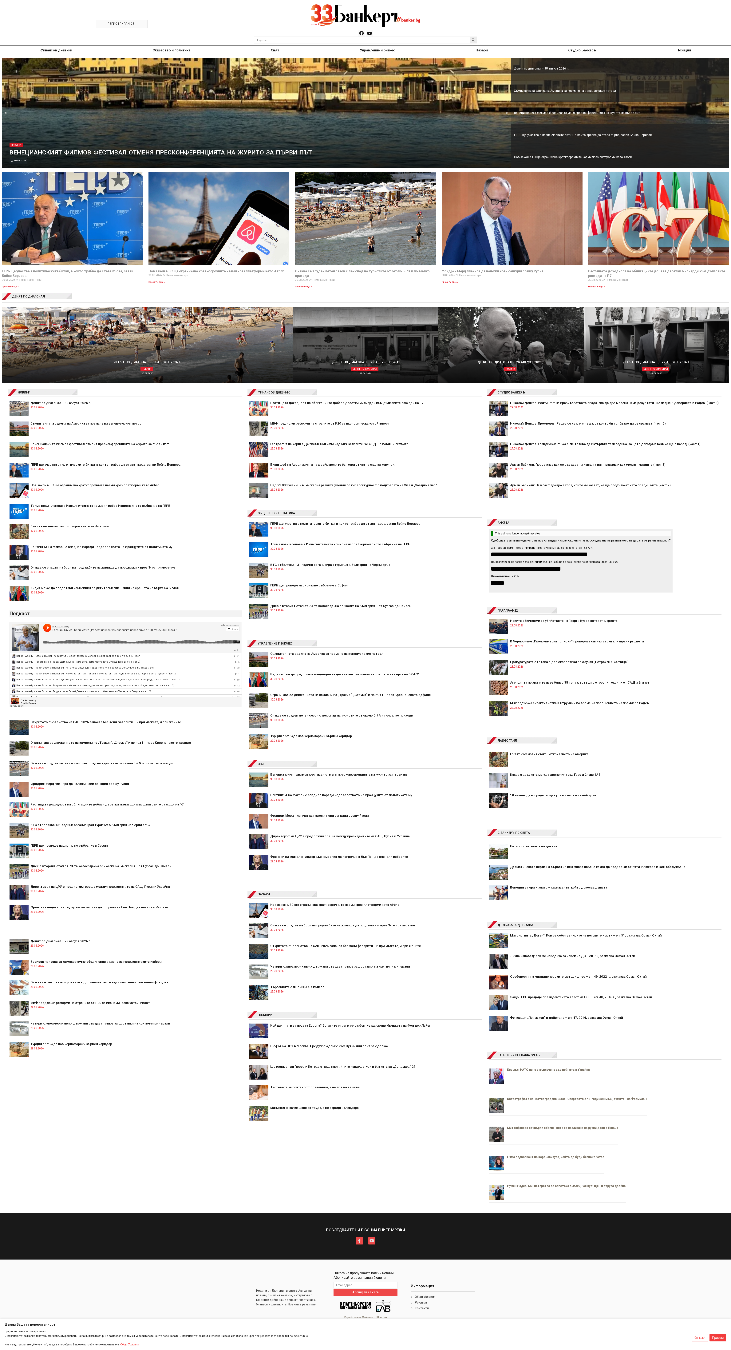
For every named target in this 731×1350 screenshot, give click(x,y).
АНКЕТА (503, 523)
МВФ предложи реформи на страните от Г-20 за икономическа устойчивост (90, 1003)
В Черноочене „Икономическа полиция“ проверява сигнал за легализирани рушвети (577, 641)
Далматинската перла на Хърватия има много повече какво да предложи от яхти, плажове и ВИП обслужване (597, 867)
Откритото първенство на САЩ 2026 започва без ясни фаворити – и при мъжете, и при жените (105, 722)
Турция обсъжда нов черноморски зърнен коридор (71, 1044)
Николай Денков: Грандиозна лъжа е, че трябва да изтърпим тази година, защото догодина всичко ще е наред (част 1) (605, 444)
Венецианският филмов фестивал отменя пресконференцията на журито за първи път (99, 444)
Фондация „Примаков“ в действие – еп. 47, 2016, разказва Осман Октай (566, 1018)
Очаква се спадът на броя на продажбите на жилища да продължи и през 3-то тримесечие (102, 567)
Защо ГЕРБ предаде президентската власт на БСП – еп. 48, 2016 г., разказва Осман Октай (581, 997)
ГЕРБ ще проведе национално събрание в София (69, 845)
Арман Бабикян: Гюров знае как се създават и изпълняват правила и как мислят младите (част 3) (588, 464)
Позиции (684, 50)
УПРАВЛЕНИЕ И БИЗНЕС (275, 643)
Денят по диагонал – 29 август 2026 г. (60, 941)
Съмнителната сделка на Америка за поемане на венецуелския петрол (87, 423)
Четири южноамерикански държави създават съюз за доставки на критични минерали (100, 1023)
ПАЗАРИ (264, 894)
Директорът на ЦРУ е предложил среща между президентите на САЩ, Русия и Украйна (100, 887)
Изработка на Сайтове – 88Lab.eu (365, 1317)
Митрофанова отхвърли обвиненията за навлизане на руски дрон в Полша (562, 1128)
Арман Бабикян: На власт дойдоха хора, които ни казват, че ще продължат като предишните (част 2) (590, 485)
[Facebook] (361, 33)
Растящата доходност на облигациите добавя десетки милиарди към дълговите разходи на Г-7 (107, 804)
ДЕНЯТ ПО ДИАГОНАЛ (28, 296)
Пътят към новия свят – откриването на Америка (69, 526)
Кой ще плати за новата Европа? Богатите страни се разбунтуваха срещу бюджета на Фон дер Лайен (350, 1025)
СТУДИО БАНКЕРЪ (511, 392)
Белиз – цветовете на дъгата (533, 846)
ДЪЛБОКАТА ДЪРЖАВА (515, 925)
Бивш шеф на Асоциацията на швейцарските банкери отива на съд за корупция (333, 464)
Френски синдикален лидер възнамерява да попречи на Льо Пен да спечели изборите (99, 907)
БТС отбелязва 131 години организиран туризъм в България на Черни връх (90, 825)
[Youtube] (369, 33)
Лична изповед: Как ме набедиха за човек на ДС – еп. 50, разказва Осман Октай (572, 956)
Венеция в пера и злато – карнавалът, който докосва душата (558, 887)
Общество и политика (171, 50)
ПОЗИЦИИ (265, 1015)
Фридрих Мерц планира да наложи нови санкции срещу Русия (492, 271)
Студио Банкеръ (582, 50)
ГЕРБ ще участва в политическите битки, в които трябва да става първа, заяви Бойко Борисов (105, 464)
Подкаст (20, 613)
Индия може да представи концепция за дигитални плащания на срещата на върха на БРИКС (104, 588)
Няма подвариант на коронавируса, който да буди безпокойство (555, 1157)
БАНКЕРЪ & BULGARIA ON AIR (519, 1055)
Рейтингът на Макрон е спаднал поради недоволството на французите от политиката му (101, 547)
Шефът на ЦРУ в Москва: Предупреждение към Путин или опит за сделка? (329, 1046)
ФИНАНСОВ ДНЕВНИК (274, 392)
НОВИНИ (24, 392)
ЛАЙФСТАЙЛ (507, 740)
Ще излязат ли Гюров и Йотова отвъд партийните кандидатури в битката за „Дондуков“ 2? (342, 1066)
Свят (275, 50)
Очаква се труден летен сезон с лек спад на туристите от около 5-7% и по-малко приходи (101, 763)
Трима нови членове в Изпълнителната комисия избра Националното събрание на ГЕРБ (100, 506)
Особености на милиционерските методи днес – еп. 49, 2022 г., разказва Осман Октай (578, 976)
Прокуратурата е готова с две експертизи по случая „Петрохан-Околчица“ (569, 662)
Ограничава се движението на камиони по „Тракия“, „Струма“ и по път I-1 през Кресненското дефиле (111, 743)
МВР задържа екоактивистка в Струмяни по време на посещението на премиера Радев (579, 703)
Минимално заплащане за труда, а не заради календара (314, 1108)
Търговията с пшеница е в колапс (297, 987)
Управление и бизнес (377, 50)
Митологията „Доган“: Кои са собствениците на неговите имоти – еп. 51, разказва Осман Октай (586, 935)
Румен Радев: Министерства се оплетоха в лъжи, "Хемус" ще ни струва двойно (566, 1186)
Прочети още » (10, 286)
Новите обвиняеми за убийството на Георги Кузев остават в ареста (564, 621)
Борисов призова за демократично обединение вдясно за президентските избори (96, 962)
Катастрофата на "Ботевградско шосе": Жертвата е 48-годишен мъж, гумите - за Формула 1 (577, 1099)
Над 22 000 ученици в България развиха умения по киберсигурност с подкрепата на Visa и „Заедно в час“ (353, 485)
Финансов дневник (56, 50)
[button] (6, 113)
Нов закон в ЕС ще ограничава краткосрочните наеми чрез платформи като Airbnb (216, 271)
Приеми (718, 1338)
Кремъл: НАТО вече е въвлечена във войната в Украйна (548, 1070)
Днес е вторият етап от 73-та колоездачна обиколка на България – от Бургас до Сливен (101, 866)
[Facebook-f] (359, 1240)
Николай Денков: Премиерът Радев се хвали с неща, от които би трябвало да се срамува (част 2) (588, 423)
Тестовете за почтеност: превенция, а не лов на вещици (315, 1087)
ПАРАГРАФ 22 (508, 610)
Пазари (482, 50)
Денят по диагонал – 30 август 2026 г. (60, 403)
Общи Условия (129, 1344)
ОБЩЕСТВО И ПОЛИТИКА (276, 513)
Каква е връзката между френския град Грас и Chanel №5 (555, 775)
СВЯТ (262, 764)
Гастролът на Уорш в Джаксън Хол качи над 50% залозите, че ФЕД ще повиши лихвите (339, 444)
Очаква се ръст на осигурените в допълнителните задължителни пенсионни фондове (99, 982)
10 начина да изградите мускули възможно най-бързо (553, 795)
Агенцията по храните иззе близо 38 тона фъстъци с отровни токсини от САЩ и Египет (580, 682)
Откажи (699, 1338)
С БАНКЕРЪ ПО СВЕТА (514, 833)
